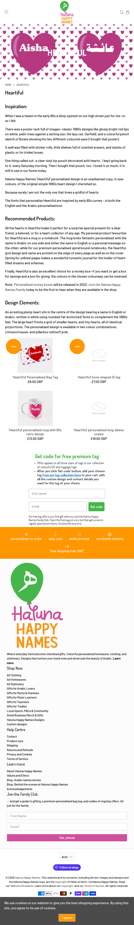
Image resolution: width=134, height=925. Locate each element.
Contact (12, 736)
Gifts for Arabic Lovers (21, 688)
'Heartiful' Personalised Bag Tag (35, 377)
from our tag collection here (61, 475)
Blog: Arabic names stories (24, 780)
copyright (61, 881)
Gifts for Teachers (18, 702)
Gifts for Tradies (17, 706)
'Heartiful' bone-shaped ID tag (98, 377)
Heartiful (23, 85)
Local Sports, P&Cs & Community (27, 711)
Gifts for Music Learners (22, 697)
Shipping (12, 745)
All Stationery (15, 684)
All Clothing (14, 675)
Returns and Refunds (20, 750)
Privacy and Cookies (19, 754)
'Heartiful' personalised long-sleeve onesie (99, 432)
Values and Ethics (18, 775)
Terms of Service (17, 758)
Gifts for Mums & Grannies (23, 693)
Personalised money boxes (33, 284)
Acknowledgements (19, 789)
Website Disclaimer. (22, 885)
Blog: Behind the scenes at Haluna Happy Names (37, 784)
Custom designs (17, 724)
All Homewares (16, 679)
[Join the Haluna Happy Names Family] (25, 290)
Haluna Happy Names (27, 877)
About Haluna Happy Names (24, 771)
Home (8, 85)
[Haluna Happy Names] (67, 12)
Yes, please (67, 838)
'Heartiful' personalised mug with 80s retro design (35, 432)
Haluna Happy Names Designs (25, 719)
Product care (15, 741)
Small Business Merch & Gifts (25, 715)
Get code (96, 507)
